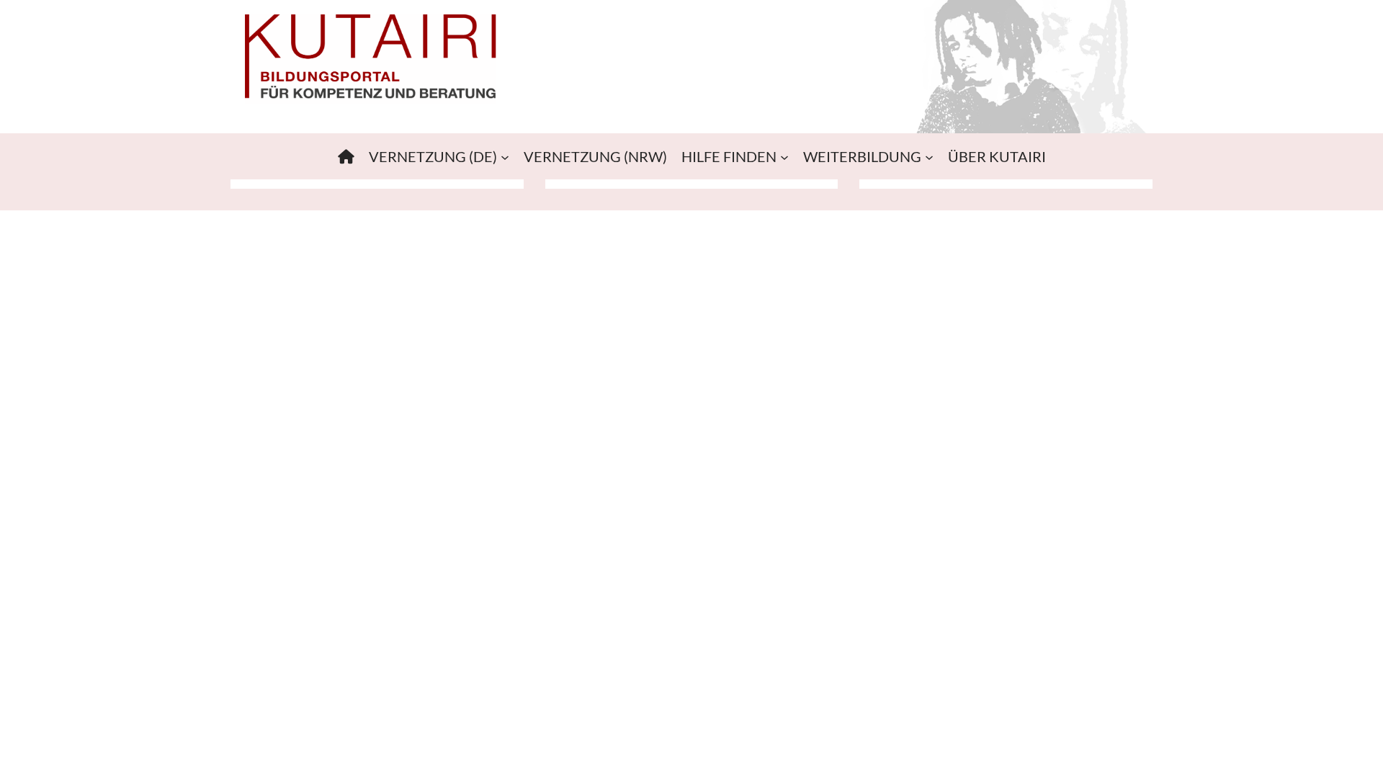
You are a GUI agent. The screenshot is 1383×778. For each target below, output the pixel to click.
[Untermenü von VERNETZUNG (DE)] (505, 156)
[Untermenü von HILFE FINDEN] (784, 156)
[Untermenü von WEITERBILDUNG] (929, 156)
